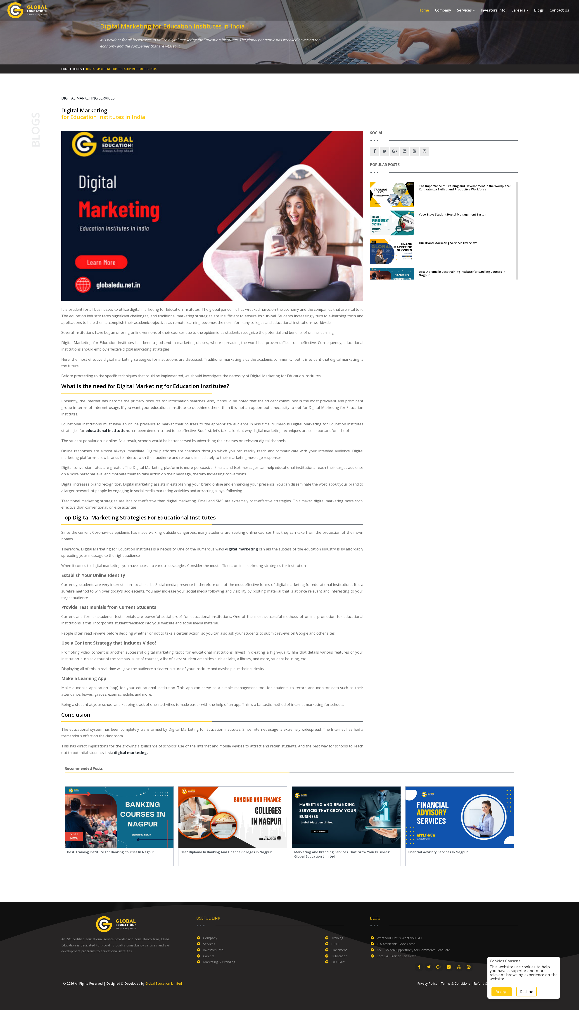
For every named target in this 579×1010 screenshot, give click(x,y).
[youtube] (414, 151)
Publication (339, 956)
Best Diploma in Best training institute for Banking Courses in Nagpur (462, 273)
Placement (339, 950)
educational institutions (107, 430)
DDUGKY (338, 962)
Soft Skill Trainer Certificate (396, 956)
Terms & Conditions (455, 983)
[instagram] (424, 151)
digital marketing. (131, 752)
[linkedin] (404, 151)
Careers (518, 10)
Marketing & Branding (219, 962)
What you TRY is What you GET (400, 938)
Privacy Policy (427, 983)
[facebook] (374, 151)
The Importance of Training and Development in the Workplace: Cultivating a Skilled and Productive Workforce (464, 187)
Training (337, 938)
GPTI (335, 944)
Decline (526, 991)
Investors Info (493, 10)
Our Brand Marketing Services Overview (448, 243)
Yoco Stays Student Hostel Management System (453, 214)
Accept (501, 991)
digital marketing (241, 549)
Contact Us (559, 10)
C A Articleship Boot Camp (396, 944)
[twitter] (384, 151)
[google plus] (394, 151)
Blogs (539, 10)
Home (424, 10)
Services (465, 10)
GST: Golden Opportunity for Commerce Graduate (413, 950)
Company (443, 10)
